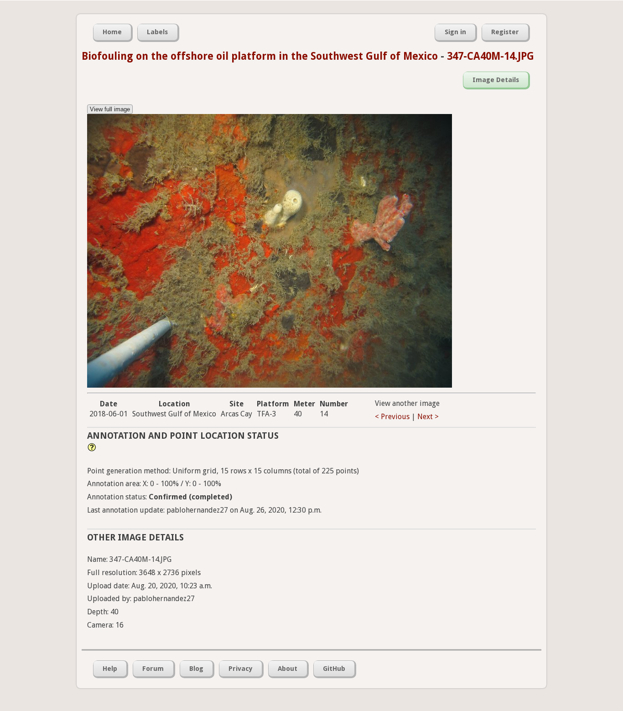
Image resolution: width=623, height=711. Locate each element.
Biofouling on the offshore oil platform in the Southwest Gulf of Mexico (260, 56)
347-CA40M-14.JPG (490, 56)
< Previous (392, 416)
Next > (428, 416)
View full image (110, 109)
